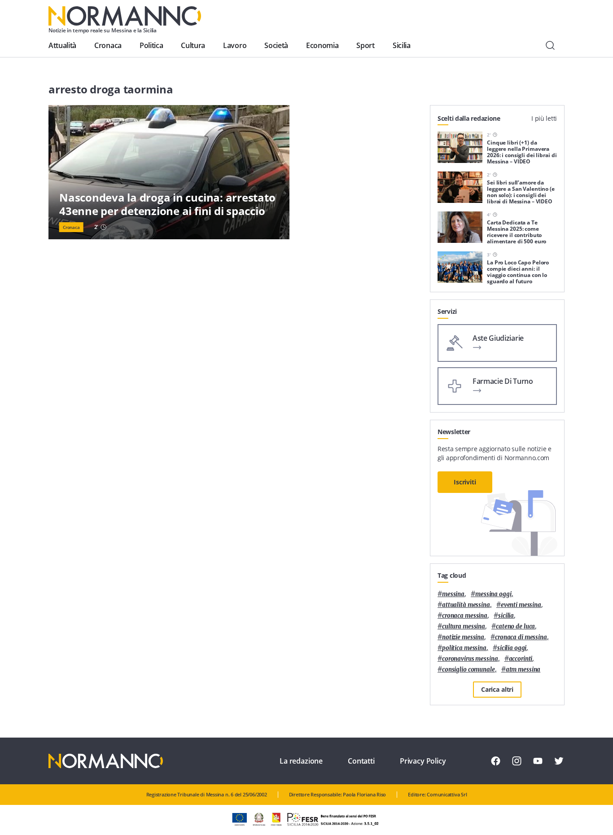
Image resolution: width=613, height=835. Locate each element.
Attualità (62, 45)
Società (276, 45)
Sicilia (402, 45)
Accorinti (521, 659)
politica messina (464, 648)
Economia (322, 45)
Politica (151, 45)
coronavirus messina (470, 659)
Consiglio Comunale (468, 669)
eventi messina (521, 605)
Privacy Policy (423, 761)
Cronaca (108, 45)
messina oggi (493, 594)
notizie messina (463, 637)
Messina (453, 594)
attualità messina (466, 605)
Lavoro (234, 45)
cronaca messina (464, 616)
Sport (365, 45)
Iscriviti (465, 482)
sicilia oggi (511, 648)
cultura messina (463, 626)
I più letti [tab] (544, 118)
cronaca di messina (521, 637)
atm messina (523, 669)
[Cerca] (550, 45)
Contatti (361, 761)
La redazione (301, 761)
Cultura (193, 45)
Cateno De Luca (515, 626)
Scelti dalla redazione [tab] (469, 118)
